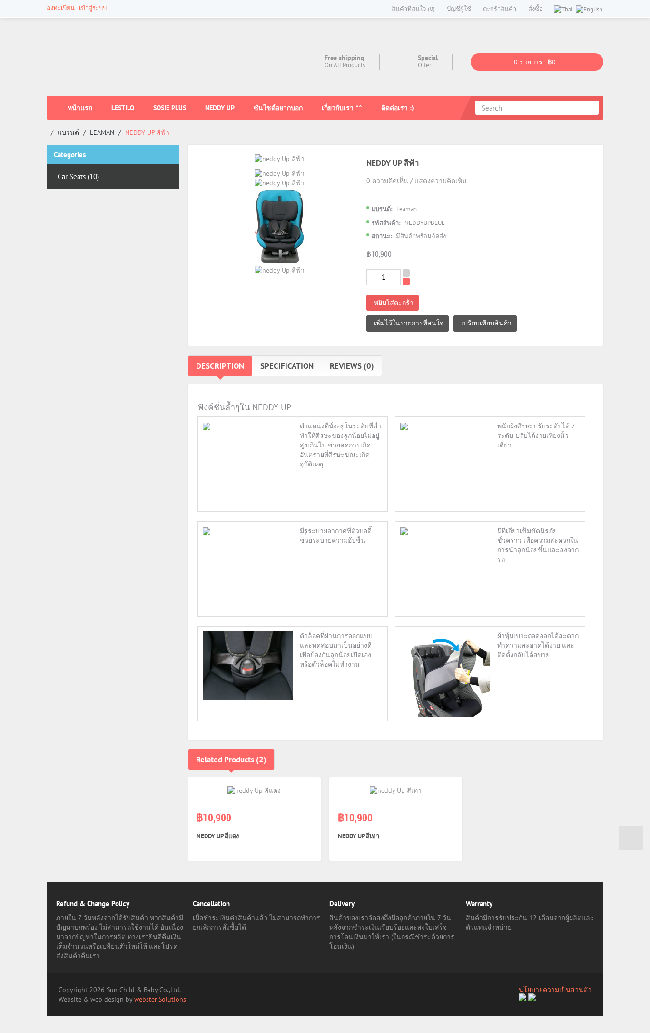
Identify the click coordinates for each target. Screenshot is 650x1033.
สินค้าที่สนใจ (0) (413, 9)
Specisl (428, 57)
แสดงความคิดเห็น (440, 180)
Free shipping (344, 57)
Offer (424, 65)
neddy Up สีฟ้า (147, 132)
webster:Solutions (160, 999)
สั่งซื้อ (535, 9)
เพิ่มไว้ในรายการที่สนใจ (408, 323)
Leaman (102, 132)
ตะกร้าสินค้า (499, 9)
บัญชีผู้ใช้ (459, 9)
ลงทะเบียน (61, 8)
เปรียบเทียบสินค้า (486, 323)
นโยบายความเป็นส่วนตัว (555, 989)
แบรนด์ (68, 132)
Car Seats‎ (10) (78, 176)
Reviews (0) (352, 366)
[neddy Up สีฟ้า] (280, 158)
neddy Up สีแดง (218, 836)
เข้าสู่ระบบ (93, 8)
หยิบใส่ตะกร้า (394, 302)
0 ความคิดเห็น (387, 180)
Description (220, 366)
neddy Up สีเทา (358, 836)
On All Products (345, 65)
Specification (287, 366)
